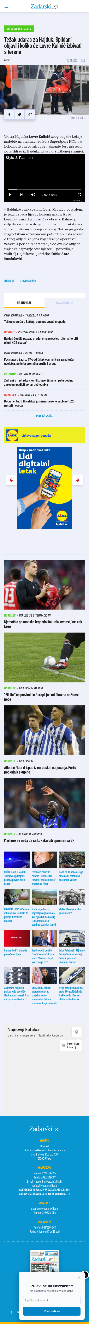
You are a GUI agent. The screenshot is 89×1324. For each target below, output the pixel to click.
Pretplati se (52, 1311)
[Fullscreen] (79, 194)
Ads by (76, 200)
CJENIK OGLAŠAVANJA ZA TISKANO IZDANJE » (44, 1194)
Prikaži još (43, 416)
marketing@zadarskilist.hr (48, 1181)
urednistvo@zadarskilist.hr (45, 1208)
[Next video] (21, 194)
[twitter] (19, 114)
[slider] (44, 189)
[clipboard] (30, 114)
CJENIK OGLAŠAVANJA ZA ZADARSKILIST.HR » (44, 1189)
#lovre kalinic (27, 280)
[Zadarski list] (44, 6)
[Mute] (33, 194)
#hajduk (9, 280)
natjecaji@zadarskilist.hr (45, 1185)
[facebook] (9, 114)
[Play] (10, 194)
